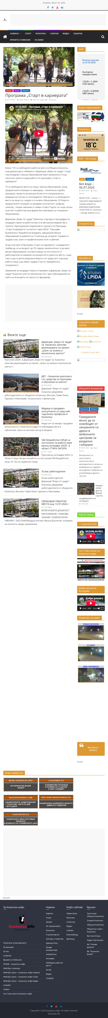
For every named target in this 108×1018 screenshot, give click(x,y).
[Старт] (80, 541)
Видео (66, 33)
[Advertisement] (58, 20)
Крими (49, 922)
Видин (69, 926)
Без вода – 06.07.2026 (86, 185)
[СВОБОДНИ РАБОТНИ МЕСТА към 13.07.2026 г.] (21, 500)
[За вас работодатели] (21, 470)
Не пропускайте (53, 926)
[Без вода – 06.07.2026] (91, 164)
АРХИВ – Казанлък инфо (14, 964)
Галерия (54, 33)
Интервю (50, 958)
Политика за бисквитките (14, 943)
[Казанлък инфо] (5, 37)
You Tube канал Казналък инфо (17, 993)
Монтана (71, 917)
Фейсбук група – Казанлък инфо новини (21, 972)
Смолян (70, 930)
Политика (40, 33)
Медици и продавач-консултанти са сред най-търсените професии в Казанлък (55, 413)
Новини (14, 33)
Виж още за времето (93, 748)
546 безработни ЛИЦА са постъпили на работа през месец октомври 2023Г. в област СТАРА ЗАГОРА (56, 444)
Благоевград (72, 934)
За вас (17, 90)
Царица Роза (52, 943)
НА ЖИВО (39, 40)
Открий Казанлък (95, 920)
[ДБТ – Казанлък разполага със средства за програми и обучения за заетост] (21, 375)
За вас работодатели (53, 471)
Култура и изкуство (54, 939)
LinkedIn (7, 985)
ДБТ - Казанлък (50, 100)
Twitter (6, 989)
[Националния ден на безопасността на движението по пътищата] (85, 484)
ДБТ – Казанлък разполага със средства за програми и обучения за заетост (56, 379)
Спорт (28, 33)
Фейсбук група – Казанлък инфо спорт (20, 976)
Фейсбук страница (11, 968)
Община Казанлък (95, 924)
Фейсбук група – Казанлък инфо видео (20, 981)
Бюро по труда (38, 100)
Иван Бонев (24, 100)
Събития (77, 33)
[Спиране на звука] (98, 541)
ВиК (82, 179)
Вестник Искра (93, 936)
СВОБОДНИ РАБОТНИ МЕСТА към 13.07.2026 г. (55, 503)
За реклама (8, 947)
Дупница (71, 939)
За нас (6, 951)
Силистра (71, 922)
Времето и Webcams (20, 40)
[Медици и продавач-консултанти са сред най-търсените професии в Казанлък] (21, 407)
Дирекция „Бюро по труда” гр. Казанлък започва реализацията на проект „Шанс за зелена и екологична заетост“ (56, 347)
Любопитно (51, 954)
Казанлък (84, 409)
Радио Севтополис (95, 940)
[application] (91, 536)
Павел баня (72, 913)
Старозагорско (52, 934)
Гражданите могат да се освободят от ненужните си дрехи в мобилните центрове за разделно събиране (89, 431)
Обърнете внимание (88, 412)
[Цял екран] (102, 541)
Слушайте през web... (91, 352)
